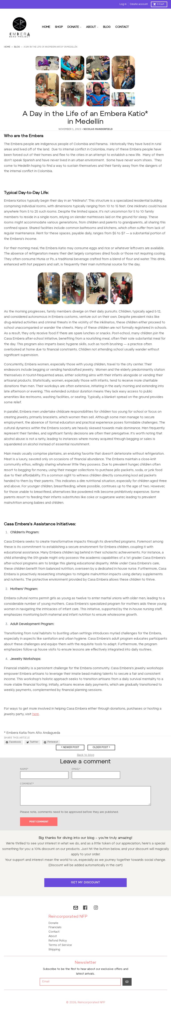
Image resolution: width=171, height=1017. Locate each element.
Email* (76, 768)
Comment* (27, 783)
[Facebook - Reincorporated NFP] (85, 907)
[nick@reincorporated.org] (75, 907)
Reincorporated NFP (91, 1002)
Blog (17, 47)
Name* (24, 768)
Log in (123, 4)
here (35, 714)
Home (7, 47)
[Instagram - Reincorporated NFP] (96, 907)
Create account (139, 4)
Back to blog (85, 755)
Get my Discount (85, 882)
